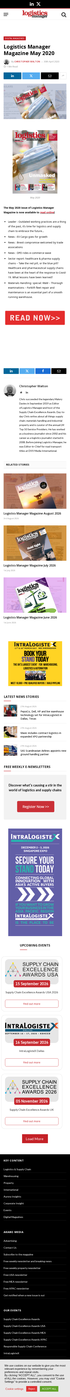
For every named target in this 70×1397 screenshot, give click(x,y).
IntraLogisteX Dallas (31, 1050)
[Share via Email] (50, 75)
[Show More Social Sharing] (63, 75)
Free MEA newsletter (16, 1281)
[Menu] (6, 14)
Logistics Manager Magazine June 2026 (30, 617)
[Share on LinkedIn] (12, 75)
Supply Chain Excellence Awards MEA (25, 1332)
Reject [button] (31, 1388)
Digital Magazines (14, 38)
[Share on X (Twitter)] (31, 75)
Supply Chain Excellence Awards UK (32, 1109)
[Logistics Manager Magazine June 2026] (35, 595)
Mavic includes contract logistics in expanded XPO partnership (40, 734)
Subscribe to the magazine (18, 1254)
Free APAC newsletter (16, 1288)
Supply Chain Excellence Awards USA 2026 (32, 992)
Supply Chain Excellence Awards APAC (25, 1339)
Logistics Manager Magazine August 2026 (32, 513)
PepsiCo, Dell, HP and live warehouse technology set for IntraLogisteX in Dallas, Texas (42, 715)
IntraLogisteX (11, 1353)
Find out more (31, 1003)
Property (9, 1182)
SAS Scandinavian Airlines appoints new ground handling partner (43, 752)
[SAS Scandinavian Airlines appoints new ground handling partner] (10, 750)
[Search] (63, 14)
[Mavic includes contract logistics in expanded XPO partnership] (10, 732)
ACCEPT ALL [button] (49, 1388)
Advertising (10, 1240)
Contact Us (10, 1247)
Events (7, 1210)
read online (47, 212)
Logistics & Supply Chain (17, 1169)
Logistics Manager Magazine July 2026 (30, 565)
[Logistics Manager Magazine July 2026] (35, 543)
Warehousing (11, 1176)
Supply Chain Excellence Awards (22, 1319)
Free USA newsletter (15, 1274)
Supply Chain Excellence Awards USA (24, 1325)
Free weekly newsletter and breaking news (28, 1261)
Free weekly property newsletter (22, 1268)
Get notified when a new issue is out (24, 1295)
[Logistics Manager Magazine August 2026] (35, 491)
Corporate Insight (14, 1203)
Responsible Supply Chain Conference (25, 1346)
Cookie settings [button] (14, 1388)
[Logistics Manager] (35, 14)
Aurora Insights (12, 1196)
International (11, 1189)
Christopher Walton (27, 61)
